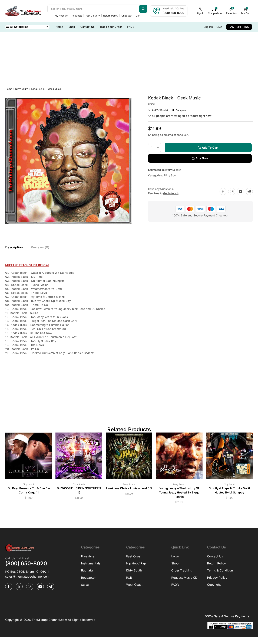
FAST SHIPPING (239, 26)
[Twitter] (19, 586)
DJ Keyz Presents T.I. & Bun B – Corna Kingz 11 (29, 490)
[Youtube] (240, 191)
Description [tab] (14, 247)
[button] (27, 576)
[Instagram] (231, 191)
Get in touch (170, 193)
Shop (71, 26)
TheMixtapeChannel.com (49, 620)
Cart (138, 15)
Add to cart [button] (25, 457)
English (208, 26)
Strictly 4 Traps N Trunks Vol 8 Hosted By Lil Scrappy (229, 490)
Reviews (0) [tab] (40, 247)
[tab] (14, 248)
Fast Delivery (92, 15)
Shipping (154, 134)
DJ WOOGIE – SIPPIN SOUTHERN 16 (79, 490)
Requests (77, 15)
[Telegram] (249, 191)
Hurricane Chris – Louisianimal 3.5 (129, 488)
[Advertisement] (129, 58)
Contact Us (87, 26)
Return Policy (110, 15)
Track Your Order (111, 26)
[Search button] (143, 9)
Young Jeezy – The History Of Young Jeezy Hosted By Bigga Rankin (179, 492)
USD (219, 26)
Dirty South (21, 88)
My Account (61, 15)
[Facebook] (223, 191)
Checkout (126, 15)
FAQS (130, 26)
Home (59, 26)
